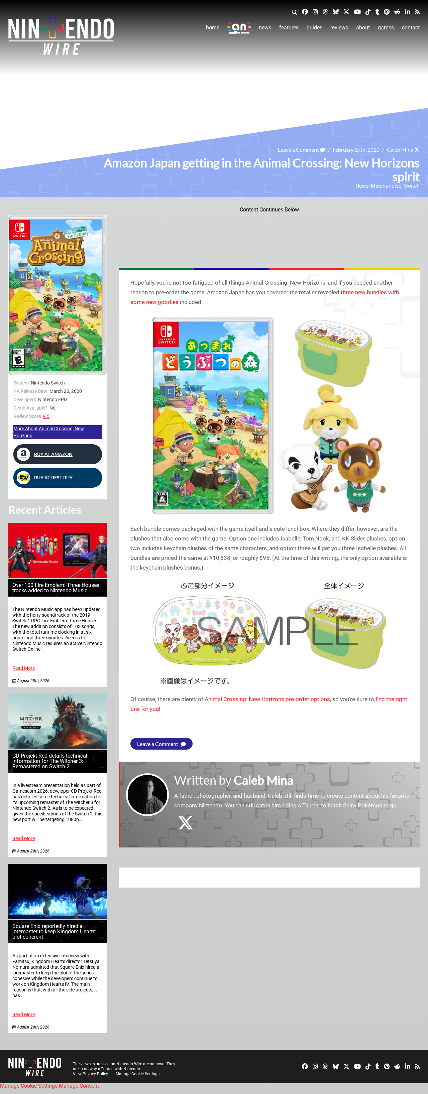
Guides (314, 27)
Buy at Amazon (53, 454)
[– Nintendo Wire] (61, 37)
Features (289, 27)
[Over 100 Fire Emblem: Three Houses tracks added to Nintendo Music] (57, 576)
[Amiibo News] (239, 28)
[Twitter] (346, 11)
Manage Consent (79, 1086)
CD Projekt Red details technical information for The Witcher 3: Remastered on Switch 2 (49, 761)
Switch (412, 186)
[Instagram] (315, 11)
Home (212, 27)
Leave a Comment (299, 149)
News (265, 27)
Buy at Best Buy (53, 477)
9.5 (46, 416)
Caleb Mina (400, 149)
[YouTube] (357, 11)
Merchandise (386, 186)
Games (386, 27)
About (363, 27)
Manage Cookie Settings (137, 1074)
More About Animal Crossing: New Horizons (48, 432)
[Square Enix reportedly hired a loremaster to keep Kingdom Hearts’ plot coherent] (57, 917)
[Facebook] (305, 11)
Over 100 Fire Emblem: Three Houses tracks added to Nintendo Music (55, 588)
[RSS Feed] (417, 11)
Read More (23, 668)
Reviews (339, 27)
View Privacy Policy (90, 1074)
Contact (411, 27)
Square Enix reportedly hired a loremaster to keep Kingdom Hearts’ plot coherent (54, 931)
